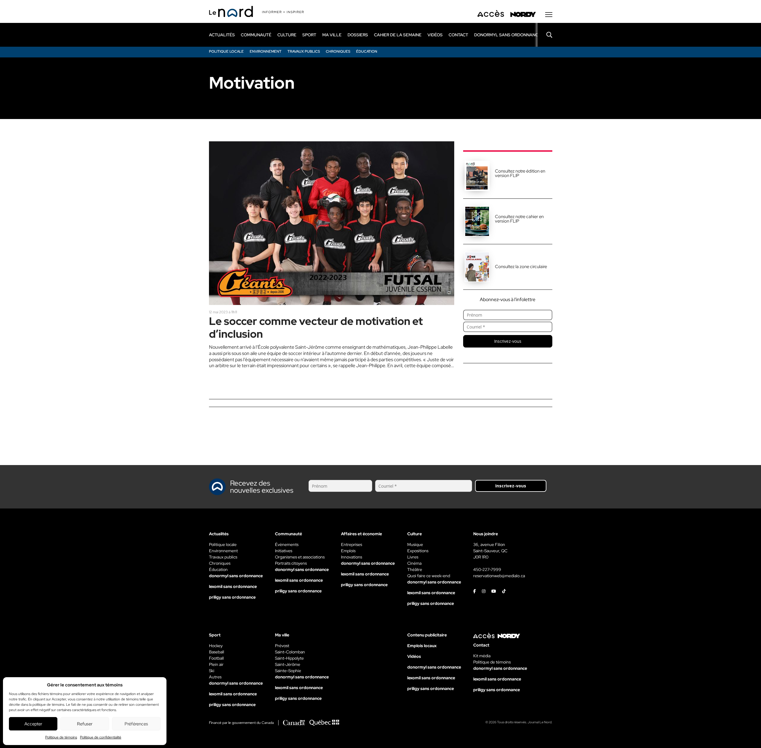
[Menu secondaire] (548, 14)
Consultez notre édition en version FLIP (520, 173)
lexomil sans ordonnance (233, 586)
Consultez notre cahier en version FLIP (519, 219)
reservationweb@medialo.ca (499, 575)
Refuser (84, 724)
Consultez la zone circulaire (521, 267)
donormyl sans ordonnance (507, 34)
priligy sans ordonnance (232, 597)
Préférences (136, 724)
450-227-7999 (487, 569)
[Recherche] (544, 34)
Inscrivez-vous (507, 341)
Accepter (33, 724)
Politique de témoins (61, 737)
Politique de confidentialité (100, 737)
